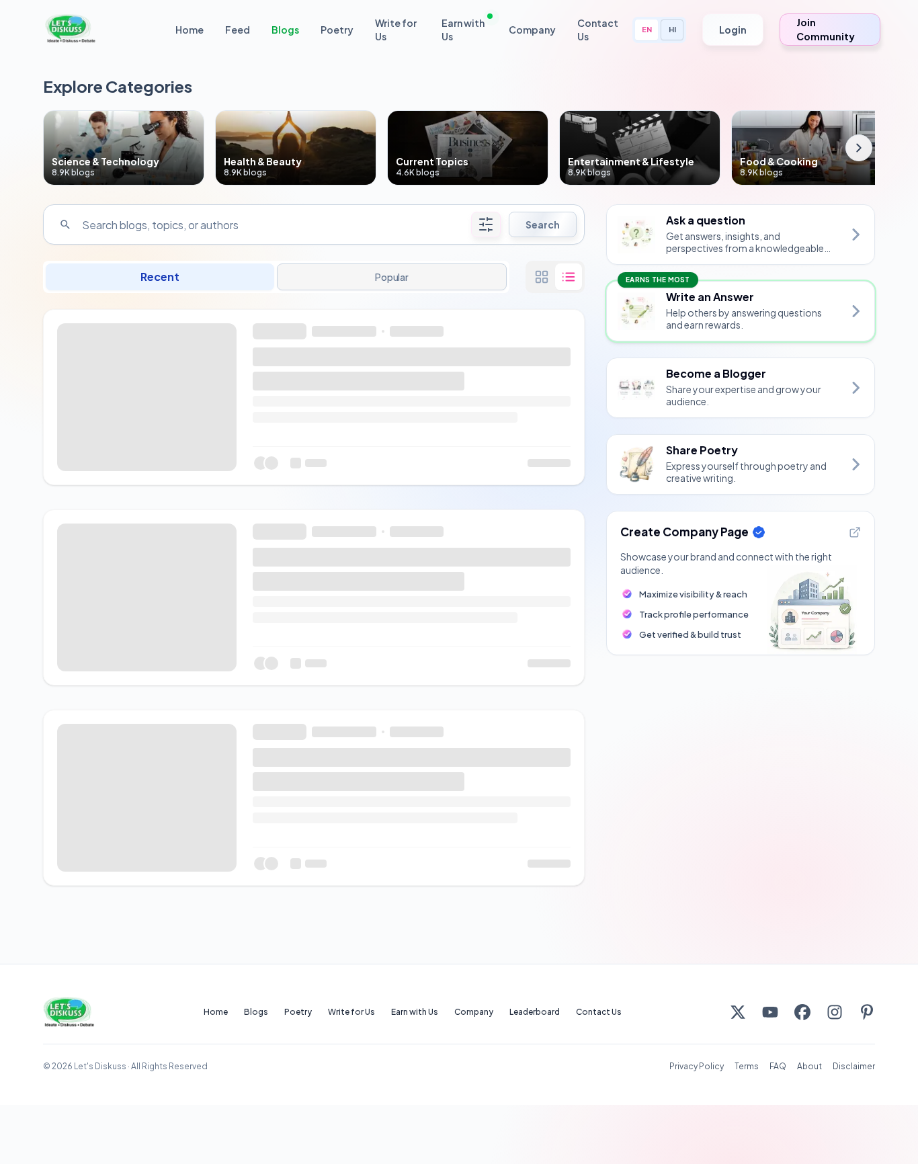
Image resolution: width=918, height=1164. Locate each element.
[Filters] (486, 224)
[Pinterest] (867, 1012)
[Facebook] (802, 1012)
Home (189, 30)
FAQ (777, 1066)
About (809, 1066)
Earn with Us (463, 29)
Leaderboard (534, 1012)
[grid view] (541, 276)
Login (733, 30)
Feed (237, 30)
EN (647, 29)
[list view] (568, 276)
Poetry (337, 30)
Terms (747, 1066)
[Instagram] (835, 1012)
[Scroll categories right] (858, 147)
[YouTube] (770, 1012)
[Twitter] (738, 1012)
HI (672, 29)
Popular (392, 277)
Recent (159, 276)
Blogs (285, 30)
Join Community (825, 29)
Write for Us (396, 29)
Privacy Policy (696, 1066)
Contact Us (597, 29)
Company (532, 30)
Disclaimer (854, 1066)
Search (543, 224)
